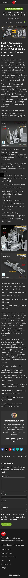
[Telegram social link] (21, 449)
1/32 (7, 9)
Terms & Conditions (9, 557)
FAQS (3, 568)
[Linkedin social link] (13, 449)
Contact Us (5, 560)
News (15, 9)
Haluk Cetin (15, 19)
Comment (5, 476)
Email (3, 501)
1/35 (10, 9)
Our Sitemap (6, 564)
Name (4, 494)
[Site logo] (14, 2)
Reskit (19, 9)
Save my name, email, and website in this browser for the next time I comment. (13, 517)
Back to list (14, 456)
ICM (20, 366)
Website (4, 508)
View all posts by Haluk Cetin (14, 440)
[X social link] (6, 449)
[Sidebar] (2, 175)
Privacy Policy (6, 553)
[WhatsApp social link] (17, 449)
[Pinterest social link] (10, 449)
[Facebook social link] (2, 449)
